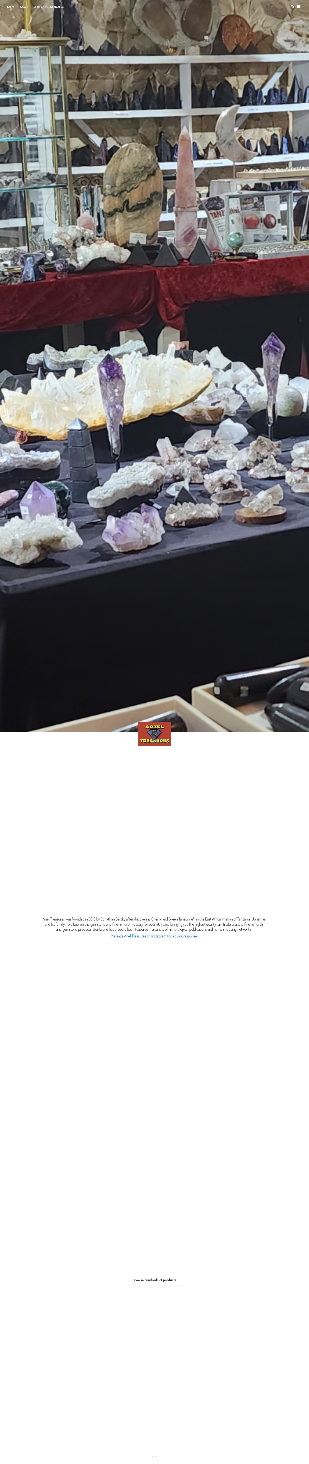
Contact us (57, 7)
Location (38, 7)
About (24, 7)
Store (10, 7)
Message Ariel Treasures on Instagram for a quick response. (154, 935)
